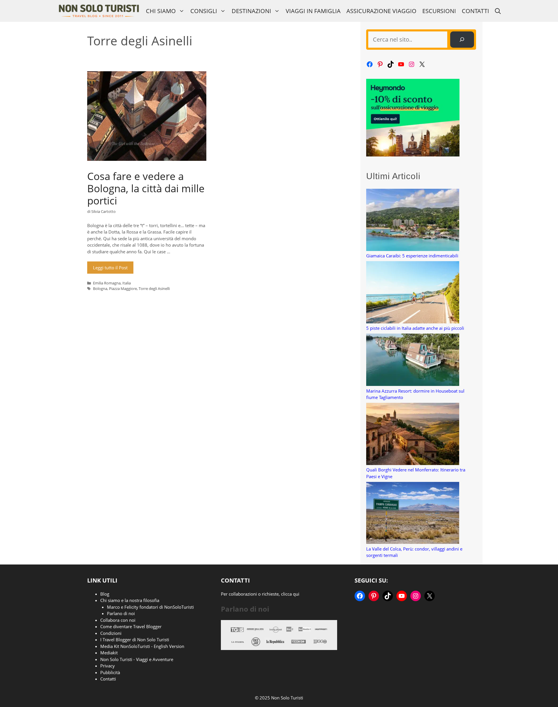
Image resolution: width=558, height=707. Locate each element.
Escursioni (439, 11)
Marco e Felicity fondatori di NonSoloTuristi (150, 607)
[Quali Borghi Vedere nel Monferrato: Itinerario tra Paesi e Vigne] (412, 434)
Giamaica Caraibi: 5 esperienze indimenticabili (412, 256)
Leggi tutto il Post (110, 267)
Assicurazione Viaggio (381, 11)
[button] (498, 11)
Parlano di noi (121, 613)
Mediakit (109, 653)
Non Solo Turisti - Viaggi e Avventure (136, 659)
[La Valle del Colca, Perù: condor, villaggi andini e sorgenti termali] (412, 514)
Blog (104, 594)
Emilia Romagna (107, 283)
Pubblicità (110, 672)
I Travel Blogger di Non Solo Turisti (134, 639)
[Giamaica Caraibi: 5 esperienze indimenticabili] (412, 220)
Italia (126, 283)
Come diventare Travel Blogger (131, 626)
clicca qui (290, 594)
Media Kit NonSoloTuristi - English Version (142, 646)
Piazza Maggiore (123, 288)
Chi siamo (161, 11)
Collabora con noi (117, 620)
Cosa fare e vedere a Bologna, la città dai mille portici (146, 188)
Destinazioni (251, 11)
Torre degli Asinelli (154, 288)
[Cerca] (462, 39)
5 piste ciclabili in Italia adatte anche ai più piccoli (415, 328)
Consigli (203, 11)
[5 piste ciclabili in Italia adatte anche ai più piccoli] (412, 293)
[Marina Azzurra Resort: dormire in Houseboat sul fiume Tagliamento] (412, 361)
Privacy (107, 666)
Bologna (100, 288)
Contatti (475, 11)
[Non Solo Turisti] (98, 11)
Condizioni (110, 633)
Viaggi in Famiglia (313, 11)
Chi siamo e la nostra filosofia (129, 600)
